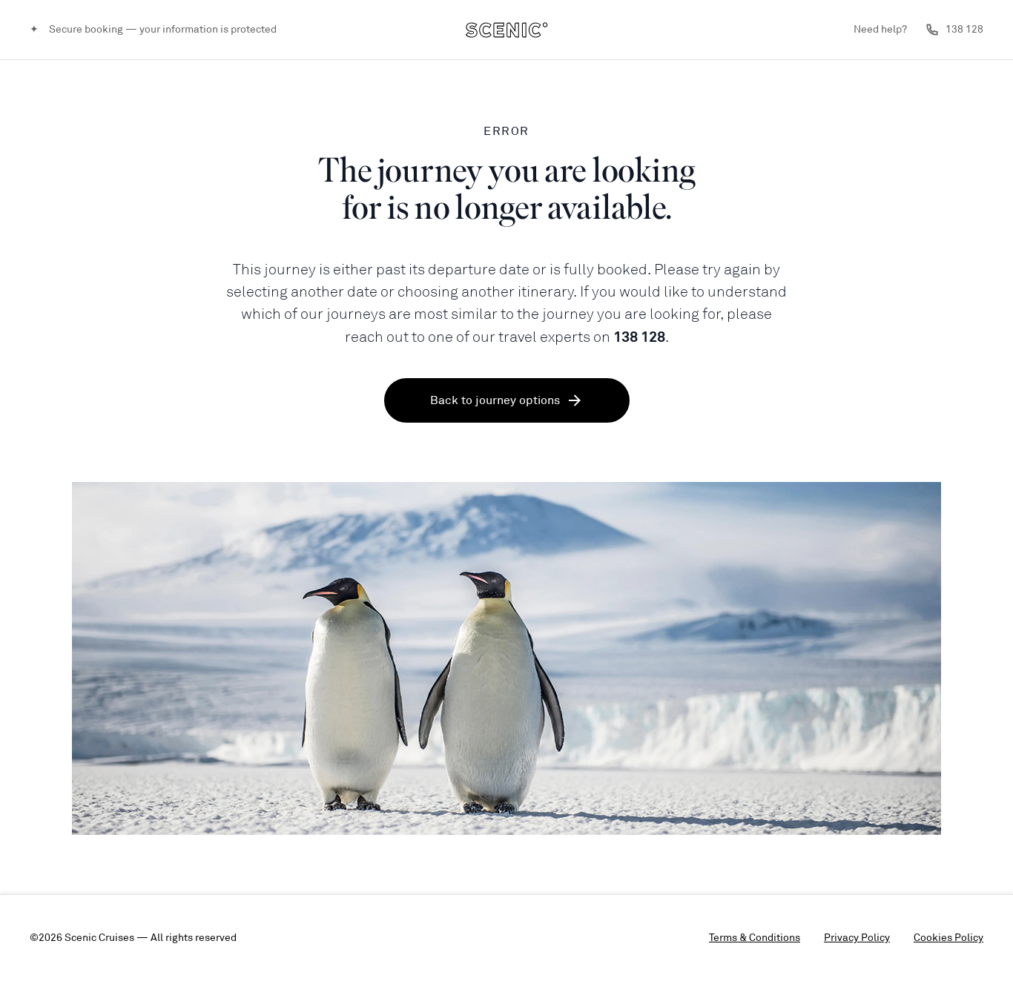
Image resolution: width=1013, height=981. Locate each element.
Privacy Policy (857, 937)
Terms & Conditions (754, 937)
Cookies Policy (948, 937)
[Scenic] (506, 29)
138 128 (964, 29)
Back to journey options (495, 400)
